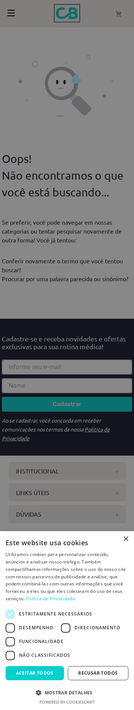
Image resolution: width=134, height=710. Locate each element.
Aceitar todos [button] (35, 673)
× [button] (125, 539)
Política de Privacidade (50, 598)
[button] (67, 692)
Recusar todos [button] (98, 673)
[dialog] (67, 620)
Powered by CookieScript (67, 702)
